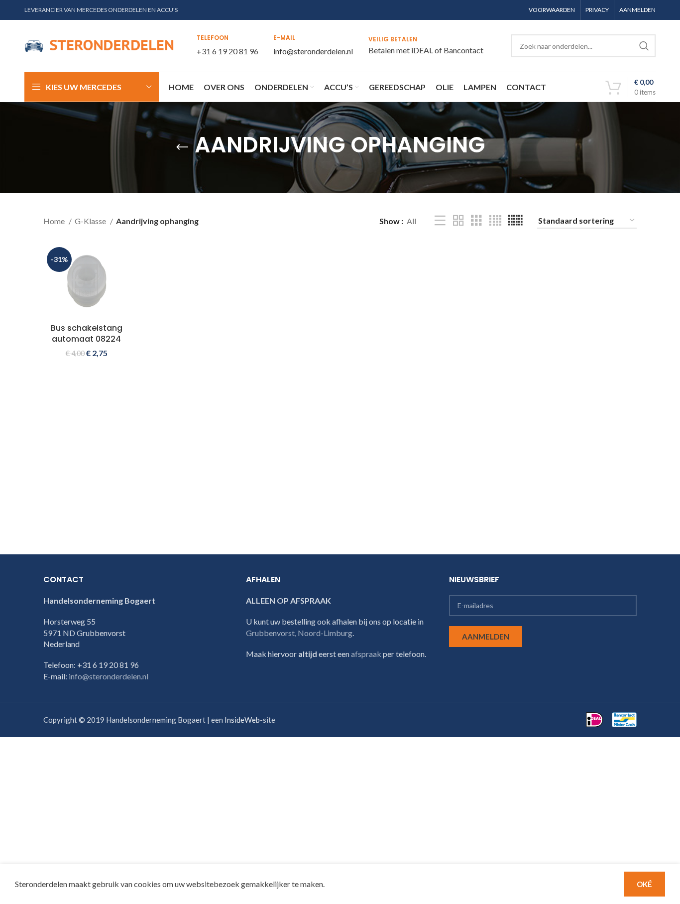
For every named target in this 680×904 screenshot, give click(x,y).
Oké (644, 884)
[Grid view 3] (476, 221)
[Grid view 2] (458, 221)
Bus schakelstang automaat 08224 (86, 333)
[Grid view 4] (495, 221)
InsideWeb (242, 719)
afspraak (366, 653)
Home (54, 221)
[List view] (440, 221)
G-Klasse (91, 221)
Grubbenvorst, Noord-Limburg (299, 633)
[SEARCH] (644, 45)
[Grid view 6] (515, 221)
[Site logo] (99, 44)
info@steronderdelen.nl (313, 51)
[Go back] (182, 147)
